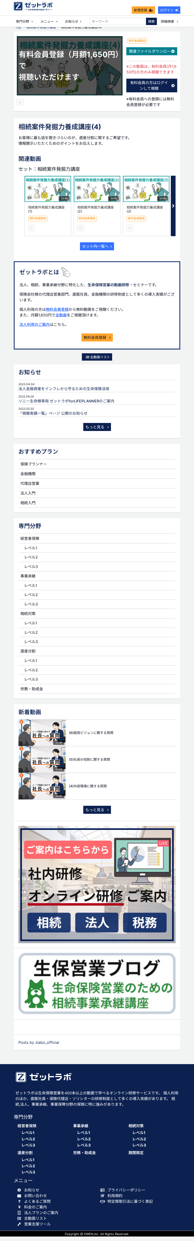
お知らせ (71, 21)
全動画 (61, 315)
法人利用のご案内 (34, 324)
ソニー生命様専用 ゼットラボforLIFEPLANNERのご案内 (66, 401)
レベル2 (31, 557)
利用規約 (115, 1195)
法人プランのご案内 (41, 1212)
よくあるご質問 (37, 1201)
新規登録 (140, 10)
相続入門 (27, 502)
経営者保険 (29, 538)
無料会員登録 (57, 309)
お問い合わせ (35, 1195)
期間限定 (136, 1153)
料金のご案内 (35, 1207)
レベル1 (30, 548)
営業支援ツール (37, 1224)
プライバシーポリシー (126, 1190)
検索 (151, 21)
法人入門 (27, 493)
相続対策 (27, 613)
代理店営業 (29, 483)
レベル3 (31, 566)
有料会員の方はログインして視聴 (149, 85)
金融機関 (27, 473)
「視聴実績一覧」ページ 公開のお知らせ (53, 413)
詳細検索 (168, 21)
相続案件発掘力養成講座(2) (95, 209)
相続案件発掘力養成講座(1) (46, 209)
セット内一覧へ (95, 246)
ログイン (166, 10)
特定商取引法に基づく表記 (130, 1201)
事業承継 (27, 576)
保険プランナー (33, 464)
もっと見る (95, 427)
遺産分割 (27, 651)
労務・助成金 (31, 689)
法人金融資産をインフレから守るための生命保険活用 (63, 388)
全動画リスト (99, 357)
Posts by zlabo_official (38, 1042)
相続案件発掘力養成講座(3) (145, 209)
